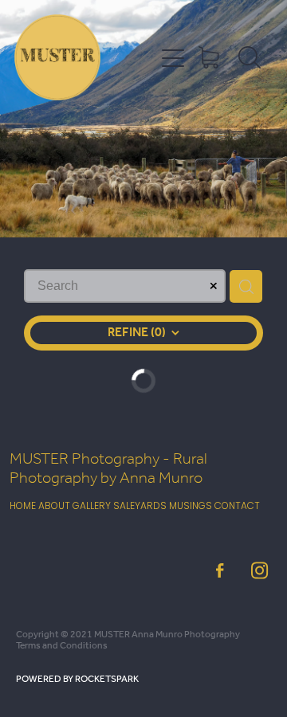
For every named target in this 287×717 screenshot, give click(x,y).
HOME (23, 507)
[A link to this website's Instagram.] (259, 570)
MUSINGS (191, 507)
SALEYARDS (140, 507)
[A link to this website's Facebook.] (220, 570)
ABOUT (54, 507)
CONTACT (237, 507)
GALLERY (92, 507)
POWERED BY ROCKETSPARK (77, 679)
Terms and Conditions (62, 646)
